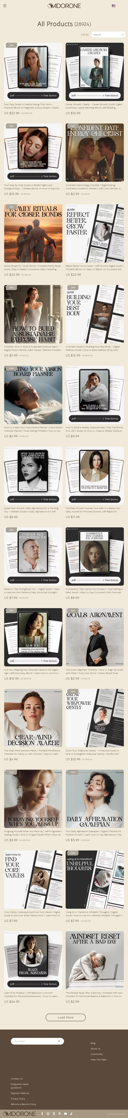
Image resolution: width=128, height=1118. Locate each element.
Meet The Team (98, 1059)
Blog (93, 1043)
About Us (95, 1048)
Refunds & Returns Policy (23, 1104)
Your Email (19, 1041)
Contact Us (16, 1078)
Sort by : (85, 34)
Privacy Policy (18, 1098)
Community (97, 1054)
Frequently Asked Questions (19, 1086)
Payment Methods (20, 1093)
